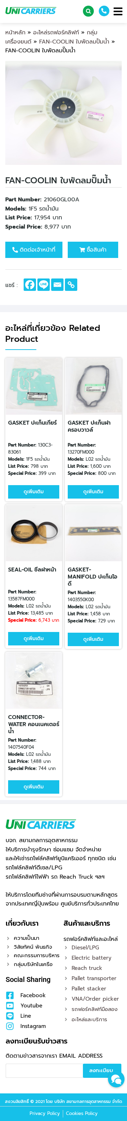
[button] (88, 11)
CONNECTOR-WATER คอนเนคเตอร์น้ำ (33, 724)
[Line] (43, 284)
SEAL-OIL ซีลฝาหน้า (32, 569)
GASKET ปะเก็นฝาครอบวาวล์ (89, 426)
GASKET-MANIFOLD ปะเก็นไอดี (92, 576)
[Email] (57, 284)
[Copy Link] (71, 284)
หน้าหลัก (15, 32)
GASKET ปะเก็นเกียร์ (32, 423)
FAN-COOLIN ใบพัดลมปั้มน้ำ (74, 42)
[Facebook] (30, 284)
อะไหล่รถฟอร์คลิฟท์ (56, 32)
